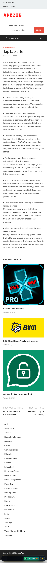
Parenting (8, 484)
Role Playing (9, 505)
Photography (10, 492)
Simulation (9, 509)
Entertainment (9, 47)
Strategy (8, 522)
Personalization (11, 488)
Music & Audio (10, 475)
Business (8, 441)
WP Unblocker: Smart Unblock (17, 394)
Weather (8, 535)
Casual (7, 445)
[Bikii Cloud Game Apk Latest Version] (23, 328)
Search (39, 30)
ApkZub (21, 553)
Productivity (9, 497)
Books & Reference (12, 437)
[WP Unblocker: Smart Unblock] (23, 371)
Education (8, 454)
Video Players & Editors (14, 531)
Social (6, 514)
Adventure (9, 428)
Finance (7, 462)
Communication (11, 449)
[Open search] (41, 38)
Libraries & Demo (11, 471)
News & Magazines (12, 479)
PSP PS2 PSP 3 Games (13, 308)
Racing (7, 501)
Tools (6, 526)
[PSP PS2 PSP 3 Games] (23, 285)
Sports (7, 518)
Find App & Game (16, 25)
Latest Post (9, 467)
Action (7, 424)
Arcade (7, 432)
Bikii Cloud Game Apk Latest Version (20, 341)
